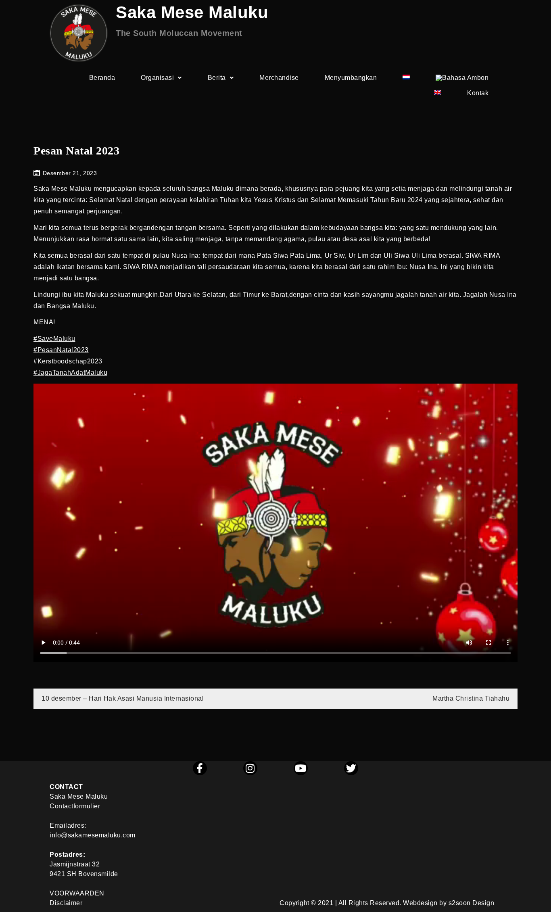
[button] (161, 78)
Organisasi (157, 77)
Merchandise (279, 77)
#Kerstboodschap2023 (67, 361)
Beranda (102, 77)
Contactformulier (75, 806)
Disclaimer (66, 902)
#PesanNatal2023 (61, 349)
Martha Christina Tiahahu (470, 698)
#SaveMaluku (54, 338)
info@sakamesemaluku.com (93, 835)
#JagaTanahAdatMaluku (70, 372)
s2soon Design (472, 902)
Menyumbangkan (351, 77)
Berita (217, 77)
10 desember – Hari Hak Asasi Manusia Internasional (123, 698)
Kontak (477, 93)
